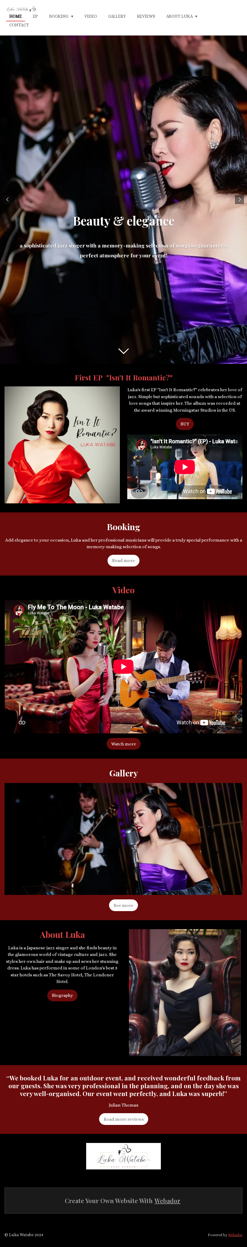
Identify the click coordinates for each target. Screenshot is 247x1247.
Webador (167, 1200)
